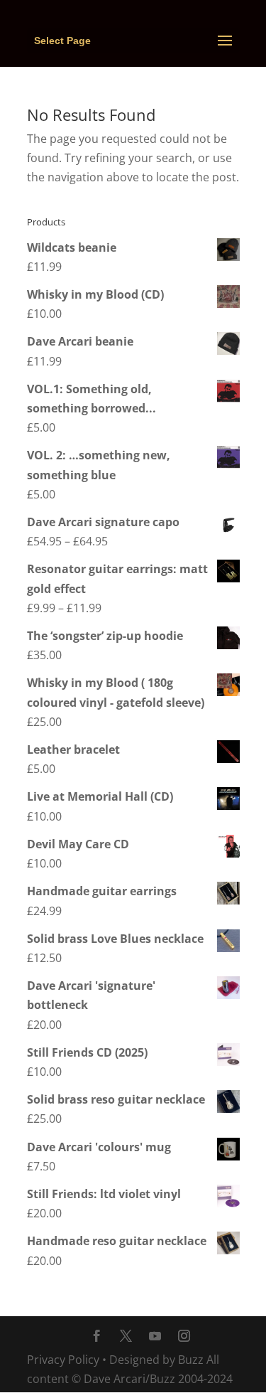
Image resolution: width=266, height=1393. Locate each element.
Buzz (191, 1359)
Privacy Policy (63, 1359)
